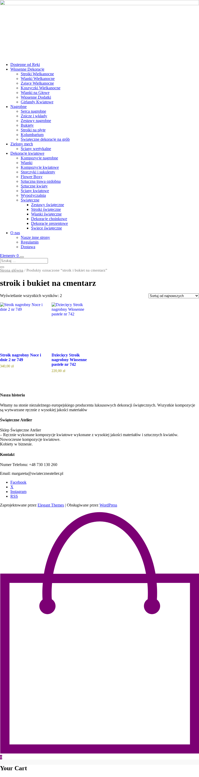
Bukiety (27, 125)
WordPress (108, 505)
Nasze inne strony (35, 237)
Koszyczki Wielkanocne (40, 88)
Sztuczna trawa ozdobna (41, 181)
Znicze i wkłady (34, 116)
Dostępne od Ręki (25, 64)
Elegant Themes (51, 505)
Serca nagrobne (33, 111)
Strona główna (11, 270)
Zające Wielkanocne (37, 83)
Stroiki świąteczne (46, 209)
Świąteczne (30, 200)
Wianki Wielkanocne (38, 78)
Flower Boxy (31, 176)
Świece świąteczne (46, 228)
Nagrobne (18, 106)
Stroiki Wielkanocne (37, 74)
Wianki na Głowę (35, 92)
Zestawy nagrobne (36, 120)
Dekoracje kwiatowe (27, 153)
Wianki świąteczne (46, 214)
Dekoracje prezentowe (49, 223)
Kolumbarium (32, 134)
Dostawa (28, 247)
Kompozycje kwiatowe (40, 167)
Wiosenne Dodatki (36, 97)
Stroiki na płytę (33, 130)
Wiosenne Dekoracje (27, 69)
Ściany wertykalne (36, 148)
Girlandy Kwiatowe (37, 102)
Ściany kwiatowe (35, 190)
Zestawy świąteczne (47, 204)
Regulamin (30, 242)
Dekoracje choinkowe (49, 219)
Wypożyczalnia (33, 195)
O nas (15, 233)
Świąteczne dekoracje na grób (45, 139)
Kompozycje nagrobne (39, 158)
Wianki (26, 162)
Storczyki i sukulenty (38, 172)
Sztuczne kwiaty (34, 186)
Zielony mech (21, 144)
